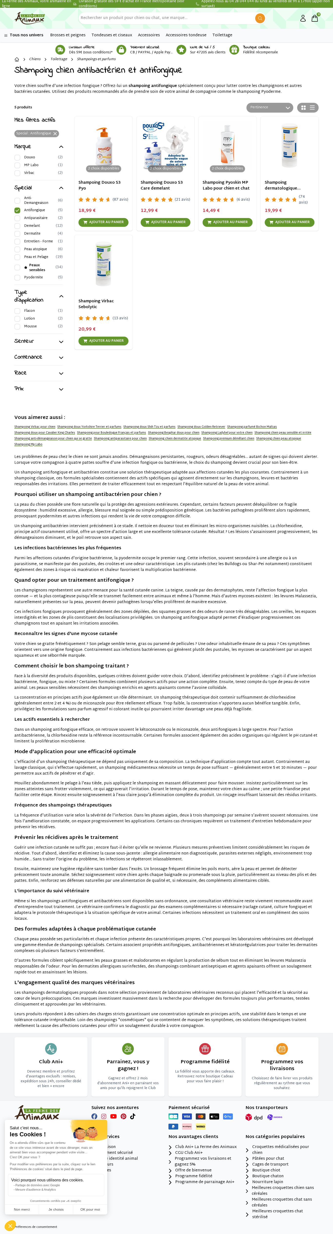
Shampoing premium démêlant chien (228, 439)
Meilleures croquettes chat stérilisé (277, 1214)
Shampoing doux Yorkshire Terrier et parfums (89, 427)
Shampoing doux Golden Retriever (201, 427)
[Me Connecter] (303, 18)
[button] (10, 1226)
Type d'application (28, 296)
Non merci (22, 1209)
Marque (22, 147)
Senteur (24, 341)
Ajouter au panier (106, 222)
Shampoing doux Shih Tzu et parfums (149, 427)
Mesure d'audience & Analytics (35, 1189)
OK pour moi (90, 1209)
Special (23, 188)
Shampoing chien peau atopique (278, 439)
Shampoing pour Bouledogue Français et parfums (111, 433)
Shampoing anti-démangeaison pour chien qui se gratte (53, 439)
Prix (19, 389)
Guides (104, 1171)
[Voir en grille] (303, 107)
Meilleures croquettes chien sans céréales (283, 1191)
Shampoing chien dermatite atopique (175, 439)
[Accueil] (16, 59)
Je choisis (56, 1209)
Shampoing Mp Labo (28, 444)
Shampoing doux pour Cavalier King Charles (44, 433)
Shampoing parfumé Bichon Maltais (252, 427)
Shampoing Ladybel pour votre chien (227, 433)
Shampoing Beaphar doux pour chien (173, 433)
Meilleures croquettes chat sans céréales (282, 1203)
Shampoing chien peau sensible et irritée (283, 433)
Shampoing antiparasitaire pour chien (120, 439)
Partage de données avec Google (37, 1185)
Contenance (28, 357)
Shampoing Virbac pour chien (34, 427)
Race (20, 373)
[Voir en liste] (312, 107)
